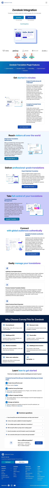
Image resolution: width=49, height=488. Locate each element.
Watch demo (21, 462)
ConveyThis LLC (44, 485)
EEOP (38, 473)
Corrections (39, 479)
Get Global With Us (10, 158)
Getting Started (28, 468)
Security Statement (41, 476)
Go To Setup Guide (24, 127)
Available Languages (5, 477)
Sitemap (14, 476)
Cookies (38, 474)
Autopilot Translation (11, 219)
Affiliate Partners (16, 471)
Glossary (9, 405)
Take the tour (30, 17)
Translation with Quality (29, 186)
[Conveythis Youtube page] (15, 485)
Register (16, 385)
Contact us (38, 442)
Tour (2, 478)
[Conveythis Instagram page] (12, 485)
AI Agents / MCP (4, 475)
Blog (26, 471)
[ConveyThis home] (6, 3)
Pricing (2, 472)
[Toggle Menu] (46, 2)
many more (19, 405)
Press (14, 473)
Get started (18, 17)
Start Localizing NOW (31, 253)
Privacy (38, 468)
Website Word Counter (29, 476)
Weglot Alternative (28, 473)
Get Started (7, 462)
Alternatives (27, 474)
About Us (15, 468)
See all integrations (24, 23)
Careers (14, 474)
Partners (15, 469)
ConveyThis (9, 392)
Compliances (39, 471)
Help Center (27, 469)
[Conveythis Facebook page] (9, 485)
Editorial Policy (40, 478)
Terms (38, 469)
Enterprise (3, 473)
